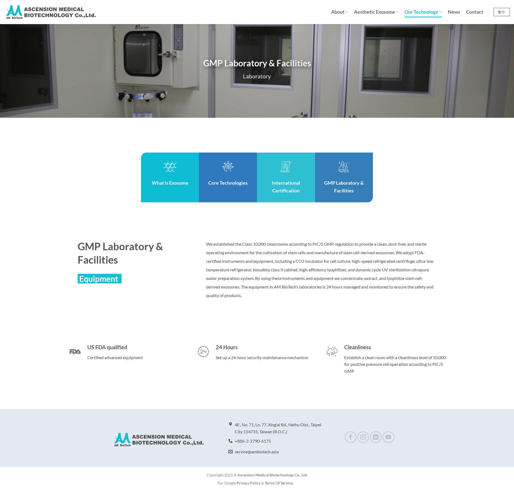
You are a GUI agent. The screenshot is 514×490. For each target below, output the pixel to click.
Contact (474, 12)
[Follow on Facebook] (350, 437)
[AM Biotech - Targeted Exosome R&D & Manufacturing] (51, 12)
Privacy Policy (248, 483)
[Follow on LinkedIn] (375, 437)
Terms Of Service (279, 483)
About (338, 12)
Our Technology (421, 12)
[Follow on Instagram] (363, 437)
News (454, 12)
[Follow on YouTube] (388, 437)
